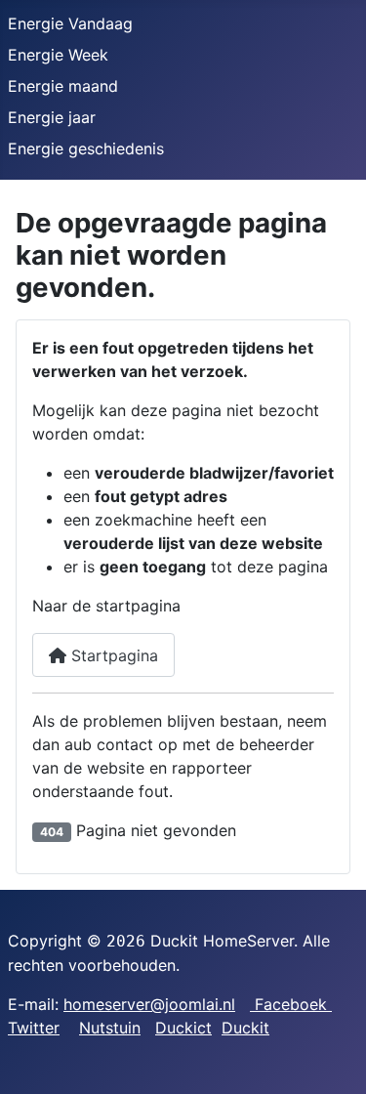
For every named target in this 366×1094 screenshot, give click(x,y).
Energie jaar (52, 117)
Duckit (245, 1027)
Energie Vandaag (70, 23)
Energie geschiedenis (86, 148)
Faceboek (291, 1004)
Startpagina (112, 655)
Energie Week (58, 54)
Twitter (34, 1027)
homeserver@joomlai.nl (149, 1004)
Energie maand (63, 86)
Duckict (183, 1027)
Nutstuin (110, 1027)
